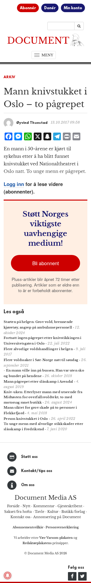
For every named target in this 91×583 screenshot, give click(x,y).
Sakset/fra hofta (18, 511)
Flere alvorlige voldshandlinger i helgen (38, 349)
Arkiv (9, 77)
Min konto (73, 8)
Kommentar (44, 506)
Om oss (27, 485)
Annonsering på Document (57, 517)
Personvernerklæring (62, 527)
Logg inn (14, 183)
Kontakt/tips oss (36, 471)
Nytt (26, 506)
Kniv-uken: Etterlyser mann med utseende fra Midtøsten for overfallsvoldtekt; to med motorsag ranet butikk (43, 397)
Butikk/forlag (73, 511)
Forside (13, 506)
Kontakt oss (20, 517)
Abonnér (28, 8)
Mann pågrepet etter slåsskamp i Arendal (38, 382)
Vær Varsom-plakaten (56, 538)
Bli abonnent (45, 263)
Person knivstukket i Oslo (26, 419)
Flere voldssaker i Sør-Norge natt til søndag (41, 360)
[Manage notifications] (7, 575)
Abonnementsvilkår (28, 527)
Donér (50, 8)
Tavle (39, 511)
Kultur (52, 511)
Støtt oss (29, 457)
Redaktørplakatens (37, 543)
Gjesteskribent (70, 506)
